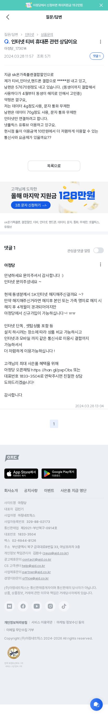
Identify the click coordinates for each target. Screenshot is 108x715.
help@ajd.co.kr (33, 566)
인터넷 (29, 34)
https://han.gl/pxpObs (51, 369)
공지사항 (31, 490)
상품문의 (47, 34)
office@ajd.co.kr (35, 578)
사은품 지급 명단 (74, 490)
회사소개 (11, 490)
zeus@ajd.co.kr (56, 553)
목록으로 (54, 166)
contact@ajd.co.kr (36, 559)
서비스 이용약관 (41, 622)
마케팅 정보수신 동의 (70, 622)
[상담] (96, 704)
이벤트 (49, 490)
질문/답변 (11, 34)
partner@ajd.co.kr (36, 572)
